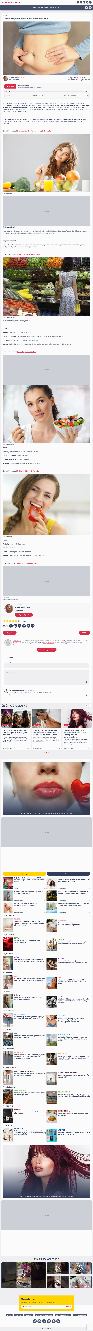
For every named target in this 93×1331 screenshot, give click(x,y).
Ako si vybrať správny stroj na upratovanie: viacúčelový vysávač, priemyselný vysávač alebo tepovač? (73, 1058)
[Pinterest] (87, 2)
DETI (15, 1033)
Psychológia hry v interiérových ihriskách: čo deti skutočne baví (29, 1036)
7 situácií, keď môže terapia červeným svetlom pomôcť (28, 941)
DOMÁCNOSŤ (19, 1052)
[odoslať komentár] (86, 682)
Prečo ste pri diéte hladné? (26, 352)
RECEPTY (46, 7)
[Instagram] (84, 2)
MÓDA (57, 7)
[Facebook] (78, 2)
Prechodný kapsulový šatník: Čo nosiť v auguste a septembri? (28, 892)
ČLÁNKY (17, 995)
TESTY (52, 7)
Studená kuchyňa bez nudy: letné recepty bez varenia (73, 1114)
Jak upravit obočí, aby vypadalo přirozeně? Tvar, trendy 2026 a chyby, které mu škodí (29, 979)
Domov (5, 15)
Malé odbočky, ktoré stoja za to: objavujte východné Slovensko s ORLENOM (29, 1017)
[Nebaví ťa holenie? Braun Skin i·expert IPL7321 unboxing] (57, 1282)
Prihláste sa (17, 641)
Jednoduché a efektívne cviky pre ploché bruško (34, 131)
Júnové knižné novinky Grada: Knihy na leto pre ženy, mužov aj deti (74, 1133)
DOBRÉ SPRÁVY (19, 1014)
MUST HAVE (62, 920)
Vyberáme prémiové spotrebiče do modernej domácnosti (30, 1113)
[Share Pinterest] (24, 626)
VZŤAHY (17, 957)
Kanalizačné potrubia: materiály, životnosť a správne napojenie (30, 1093)
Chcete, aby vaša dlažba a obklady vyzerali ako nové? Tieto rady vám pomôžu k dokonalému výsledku (29, 1056)
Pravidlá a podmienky (44, 1315)
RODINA (61, 959)
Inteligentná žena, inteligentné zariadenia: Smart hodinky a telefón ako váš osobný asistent (73, 1001)
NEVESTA (17, 919)
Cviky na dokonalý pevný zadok (28, 255)
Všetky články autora (23, 615)
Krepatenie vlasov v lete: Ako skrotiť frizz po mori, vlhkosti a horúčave (74, 880)
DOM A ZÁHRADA (64, 1035)
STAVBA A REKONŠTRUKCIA (24, 1071)
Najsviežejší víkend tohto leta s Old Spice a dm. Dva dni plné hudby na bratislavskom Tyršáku (29, 879)
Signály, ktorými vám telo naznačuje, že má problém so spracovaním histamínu (73, 943)
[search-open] (90, 7)
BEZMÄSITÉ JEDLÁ (64, 1111)
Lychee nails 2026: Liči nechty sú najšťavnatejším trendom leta (25, 904)
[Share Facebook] (11, 626)
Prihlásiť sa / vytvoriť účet (46, 650)
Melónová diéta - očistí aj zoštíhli (29, 471)
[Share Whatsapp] (15, 626)
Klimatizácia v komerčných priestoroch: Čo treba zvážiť (73, 1076)
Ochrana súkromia (63, 1315)
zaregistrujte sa (48, 643)
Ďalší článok (84, 633)
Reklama (29, 1315)
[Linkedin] (90, 2)
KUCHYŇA (17, 1110)
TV (60, 7)
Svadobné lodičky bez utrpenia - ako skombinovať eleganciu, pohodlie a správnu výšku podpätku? (30, 923)
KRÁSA (34, 7)
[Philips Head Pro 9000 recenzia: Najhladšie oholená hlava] (80, 1268)
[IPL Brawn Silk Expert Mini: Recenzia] (80, 1282)
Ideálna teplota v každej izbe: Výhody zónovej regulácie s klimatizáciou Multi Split (74, 1095)
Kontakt (18, 1315)
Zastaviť (8, 95)
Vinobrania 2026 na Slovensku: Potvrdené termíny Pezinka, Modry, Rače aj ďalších (73, 892)
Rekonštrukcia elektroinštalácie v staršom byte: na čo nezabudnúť (29, 1074)
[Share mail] (33, 626)
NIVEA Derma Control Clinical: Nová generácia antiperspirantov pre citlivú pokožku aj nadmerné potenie (71, 1020)
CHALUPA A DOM (20, 1090)
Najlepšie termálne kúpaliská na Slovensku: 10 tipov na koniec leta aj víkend (74, 904)
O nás (9, 1315)
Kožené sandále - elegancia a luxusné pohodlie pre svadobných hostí (71, 924)
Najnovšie (68, 874)
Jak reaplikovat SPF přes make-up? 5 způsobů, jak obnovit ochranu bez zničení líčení (73, 981)
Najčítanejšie (25, 874)
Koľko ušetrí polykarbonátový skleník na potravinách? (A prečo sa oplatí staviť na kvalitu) (72, 1039)
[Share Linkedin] (28, 626)
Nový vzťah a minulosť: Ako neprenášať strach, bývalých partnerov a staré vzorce (29, 960)
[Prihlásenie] (86, 7)
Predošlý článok (10, 633)
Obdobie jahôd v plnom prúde (28, 563)
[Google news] (54, 1321)
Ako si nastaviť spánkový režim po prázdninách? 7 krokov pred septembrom (73, 962)
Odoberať (68, 1306)
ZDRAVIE (17, 938)
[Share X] (19, 626)
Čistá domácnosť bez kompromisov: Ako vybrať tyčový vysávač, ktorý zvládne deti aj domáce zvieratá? (30, 1132)
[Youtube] (81, 2)
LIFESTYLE (40, 7)
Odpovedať (12, 695)
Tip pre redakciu (80, 1315)
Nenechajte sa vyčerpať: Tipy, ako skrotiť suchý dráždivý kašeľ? (29, 998)
